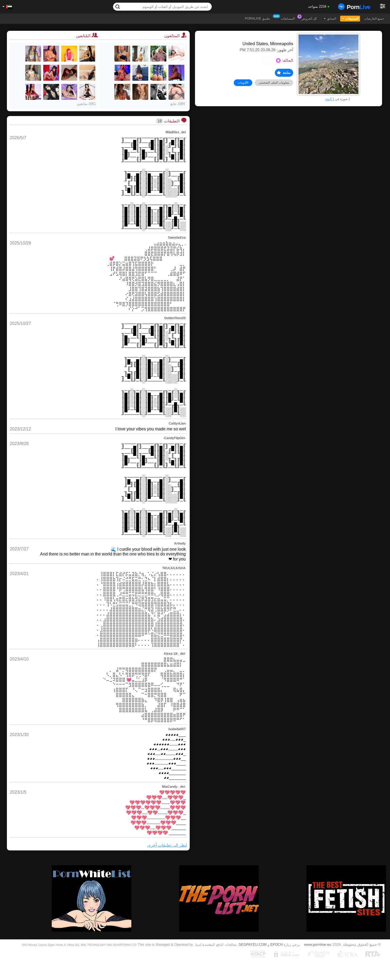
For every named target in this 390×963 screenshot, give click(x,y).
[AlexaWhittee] (140, 91)
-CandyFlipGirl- (174, 438)
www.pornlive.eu (317, 944)
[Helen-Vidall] (33, 53)
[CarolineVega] (51, 72)
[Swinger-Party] (158, 91)
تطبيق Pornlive (257, 18)
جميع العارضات (374, 18)
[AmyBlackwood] (33, 91)
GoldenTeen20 (175, 318)
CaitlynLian (177, 423)
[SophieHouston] (87, 53)
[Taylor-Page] (69, 91)
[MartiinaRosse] (87, 72)
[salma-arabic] (69, 53)
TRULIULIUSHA (174, 568)
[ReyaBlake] (33, 72)
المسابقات (288, 18)
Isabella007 (177, 729)
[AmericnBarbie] (122, 53)
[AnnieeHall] (176, 53)
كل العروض (309, 18)
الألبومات (243, 82)
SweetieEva (177, 237)
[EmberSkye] (122, 72)
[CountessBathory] (51, 91)
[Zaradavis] (87, 91)
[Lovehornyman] (158, 72)
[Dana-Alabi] (51, 53)
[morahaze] (122, 91)
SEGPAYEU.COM (253, 945)
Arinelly (180, 543)
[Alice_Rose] (176, 91)
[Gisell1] (69, 72)
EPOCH (276, 945)
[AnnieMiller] (140, 53)
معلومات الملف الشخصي (274, 82)
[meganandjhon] (140, 72)
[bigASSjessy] (176, 72)
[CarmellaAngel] (158, 53)
